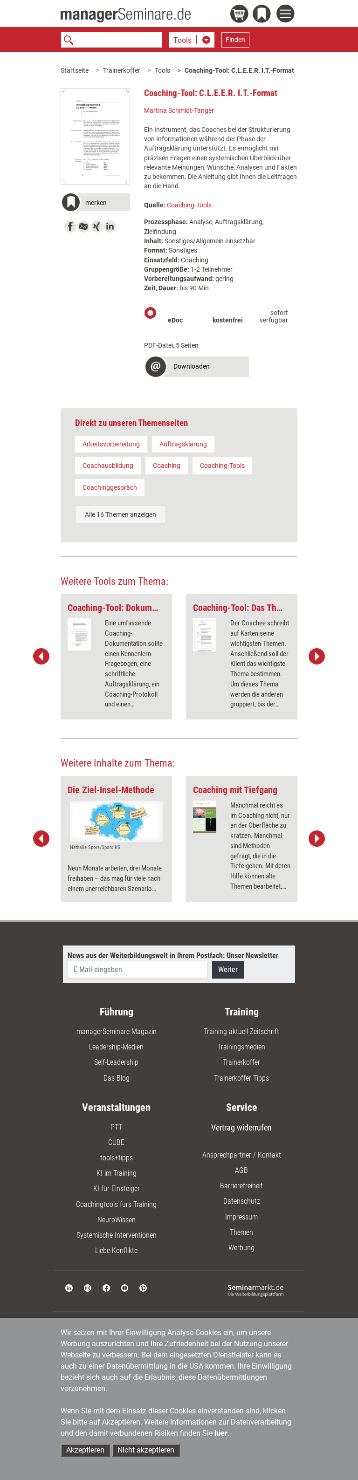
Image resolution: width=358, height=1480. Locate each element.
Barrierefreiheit (241, 1185)
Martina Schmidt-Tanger (179, 110)
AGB (241, 1170)
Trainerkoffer (121, 70)
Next (316, 656)
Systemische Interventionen (116, 1235)
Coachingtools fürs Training (116, 1204)
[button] (95, 203)
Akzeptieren (85, 1450)
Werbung (241, 1247)
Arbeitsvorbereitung (111, 444)
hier (220, 1433)
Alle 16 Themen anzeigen (120, 514)
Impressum (241, 1217)
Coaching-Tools (189, 205)
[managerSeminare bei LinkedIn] (69, 1287)
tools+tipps (116, 1157)
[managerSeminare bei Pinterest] (143, 1287)
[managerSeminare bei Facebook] (106, 1287)
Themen (241, 1232)
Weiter (228, 969)
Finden (235, 39)
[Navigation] (286, 15)
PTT (116, 1127)
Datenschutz (241, 1201)
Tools (162, 70)
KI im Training (116, 1173)
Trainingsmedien (241, 1046)
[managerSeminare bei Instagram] (87, 1287)
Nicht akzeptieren (145, 1450)
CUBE (116, 1142)
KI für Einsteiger (116, 1188)
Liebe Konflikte (116, 1250)
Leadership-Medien (116, 1046)
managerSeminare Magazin (116, 1031)
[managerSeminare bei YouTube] (125, 1287)
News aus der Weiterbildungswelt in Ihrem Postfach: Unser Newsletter (173, 955)
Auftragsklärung (183, 444)
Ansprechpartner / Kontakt (241, 1155)
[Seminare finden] (255, 1290)
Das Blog (116, 1078)
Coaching (166, 465)
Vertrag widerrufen (241, 1127)
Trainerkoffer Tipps (241, 1078)
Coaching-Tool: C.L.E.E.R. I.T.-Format (239, 70)
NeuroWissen (116, 1219)
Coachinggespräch (110, 487)
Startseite (75, 70)
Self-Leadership (116, 1062)
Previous (41, 656)
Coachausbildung (108, 465)
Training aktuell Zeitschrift (241, 1031)
